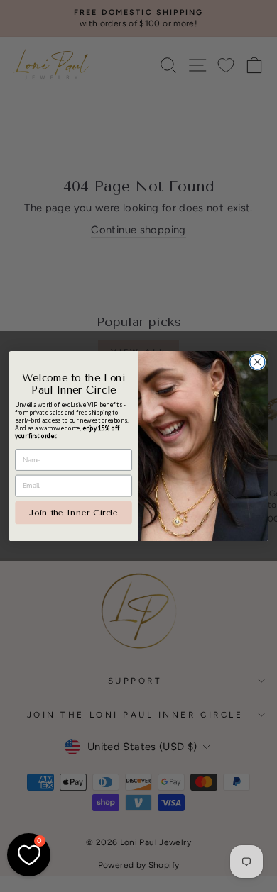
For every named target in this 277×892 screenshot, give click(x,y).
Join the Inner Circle (74, 512)
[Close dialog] (257, 362)
